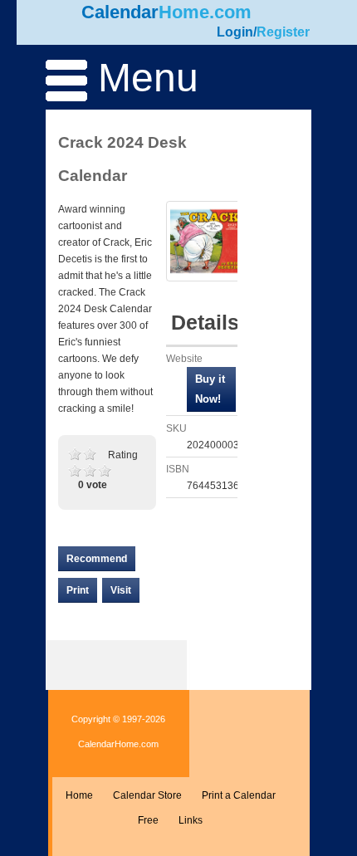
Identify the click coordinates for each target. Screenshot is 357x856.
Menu (142, 78)
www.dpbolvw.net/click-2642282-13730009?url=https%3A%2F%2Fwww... (211, 389)
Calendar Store (147, 795)
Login (235, 32)
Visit (120, 590)
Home (79, 795)
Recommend (96, 559)
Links (190, 820)
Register (283, 32)
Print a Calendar (239, 795)
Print (77, 590)
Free (148, 820)
